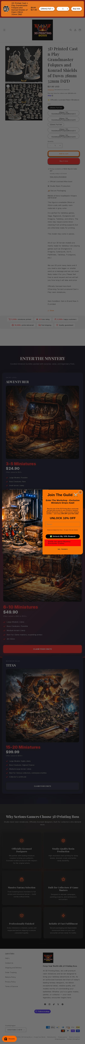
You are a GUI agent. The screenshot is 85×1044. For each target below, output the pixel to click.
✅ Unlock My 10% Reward (62, 536)
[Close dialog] (80, 492)
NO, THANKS (63, 549)
